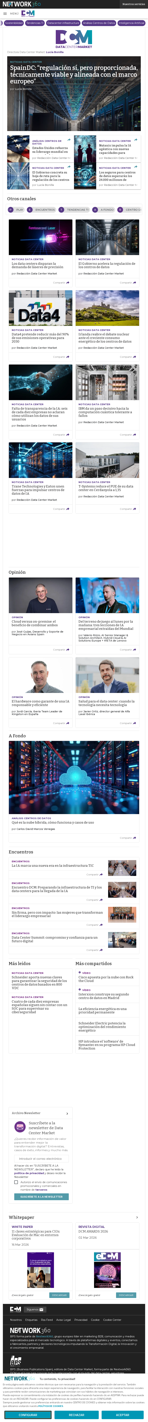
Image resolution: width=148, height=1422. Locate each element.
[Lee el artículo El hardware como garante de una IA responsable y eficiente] (40, 692)
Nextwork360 (44, 1336)
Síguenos (33, 1309)
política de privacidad (29, 1173)
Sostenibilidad (67, 23)
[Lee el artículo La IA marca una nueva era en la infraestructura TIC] (74, 868)
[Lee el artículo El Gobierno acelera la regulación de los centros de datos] (107, 253)
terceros (41, 1189)
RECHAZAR (76, 1414)
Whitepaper (21, 1217)
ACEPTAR (122, 1414)
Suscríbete (41, 1196)
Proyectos (48, 23)
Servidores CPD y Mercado (21, 23)
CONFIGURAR (28, 1414)
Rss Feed (47, 1320)
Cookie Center (112, 1320)
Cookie (95, 1320)
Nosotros (16, 1320)
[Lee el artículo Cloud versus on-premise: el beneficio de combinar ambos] (40, 616)
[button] (10, 14)
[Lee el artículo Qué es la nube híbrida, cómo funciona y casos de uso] (74, 791)
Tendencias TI (88, 23)
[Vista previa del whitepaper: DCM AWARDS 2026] (107, 1270)
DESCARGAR (59, 1295)
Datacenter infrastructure (116, 23)
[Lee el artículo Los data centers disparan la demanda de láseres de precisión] (40, 253)
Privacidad (80, 1320)
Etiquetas (31, 1320)
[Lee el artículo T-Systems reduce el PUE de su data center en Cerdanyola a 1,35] (107, 477)
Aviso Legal (63, 1320)
